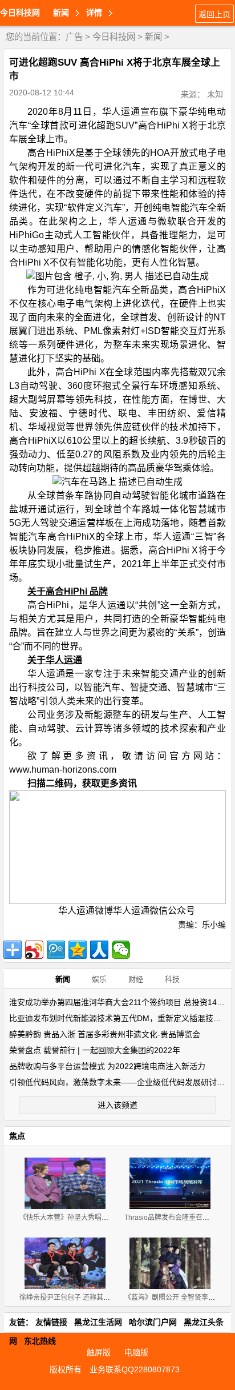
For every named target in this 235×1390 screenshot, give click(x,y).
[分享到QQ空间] (77, 950)
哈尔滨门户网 (153, 1322)
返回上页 (214, 14)
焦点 (17, 1135)
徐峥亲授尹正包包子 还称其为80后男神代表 (85, 1297)
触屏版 (99, 1352)
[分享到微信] (121, 950)
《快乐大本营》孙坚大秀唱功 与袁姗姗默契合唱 (92, 1218)
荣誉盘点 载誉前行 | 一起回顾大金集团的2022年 (94, 1050)
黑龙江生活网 (98, 1322)
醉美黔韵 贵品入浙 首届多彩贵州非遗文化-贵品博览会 (104, 1034)
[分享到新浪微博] (34, 950)
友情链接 (51, 1322)
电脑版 (136, 1352)
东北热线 (40, 1340)
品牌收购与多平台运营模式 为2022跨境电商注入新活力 (107, 1066)
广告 (74, 37)
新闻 (153, 37)
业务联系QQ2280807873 (135, 1369)
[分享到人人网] (99, 950)
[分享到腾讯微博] (56, 950)
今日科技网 (20, 12)
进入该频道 (117, 1105)
